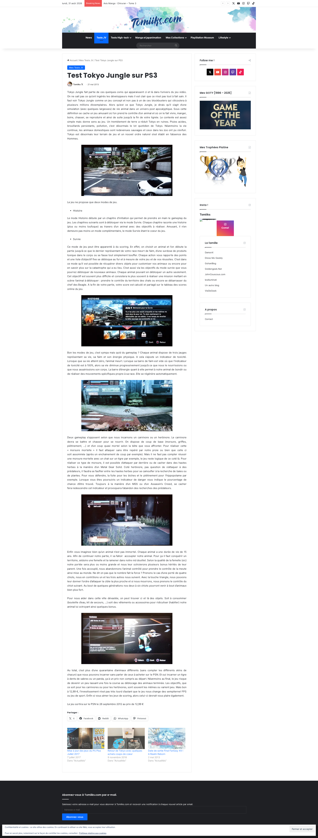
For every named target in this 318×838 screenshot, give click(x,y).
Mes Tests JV (86, 60)
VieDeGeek (210, 290)
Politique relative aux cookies (92, 833)
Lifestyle (223, 37)
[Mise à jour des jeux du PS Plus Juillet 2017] (85, 738)
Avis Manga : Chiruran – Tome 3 (120, 3)
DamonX (209, 252)
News (89, 37)
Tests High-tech (120, 37)
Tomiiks (77, 84)
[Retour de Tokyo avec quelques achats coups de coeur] (126, 738)
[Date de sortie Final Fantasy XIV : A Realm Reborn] (166, 738)
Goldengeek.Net (213, 269)
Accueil (73, 60)
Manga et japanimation (148, 37)
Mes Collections (175, 37)
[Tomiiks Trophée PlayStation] (225, 186)
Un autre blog (212, 285)
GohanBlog (210, 263)
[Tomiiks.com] (159, 19)
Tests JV (101, 37)
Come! (225, 227)
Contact (209, 319)
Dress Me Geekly (214, 258)
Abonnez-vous (74, 816)
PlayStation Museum (202, 37)
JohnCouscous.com (215, 274)
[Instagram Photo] (208, 227)
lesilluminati (211, 279)
